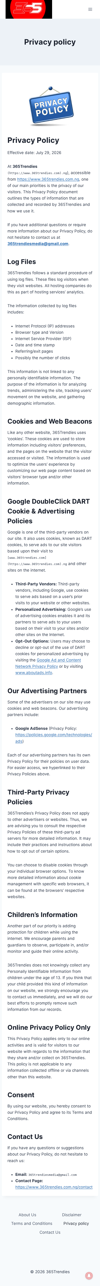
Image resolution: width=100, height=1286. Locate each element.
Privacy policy (76, 1223)
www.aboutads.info (33, 672)
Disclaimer (71, 1214)
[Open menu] (90, 9)
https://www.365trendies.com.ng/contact (54, 1187)
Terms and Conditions (31, 1223)
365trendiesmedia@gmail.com (37, 243)
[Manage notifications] (89, 1275)
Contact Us (50, 1232)
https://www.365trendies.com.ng (48, 179)
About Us (27, 1214)
